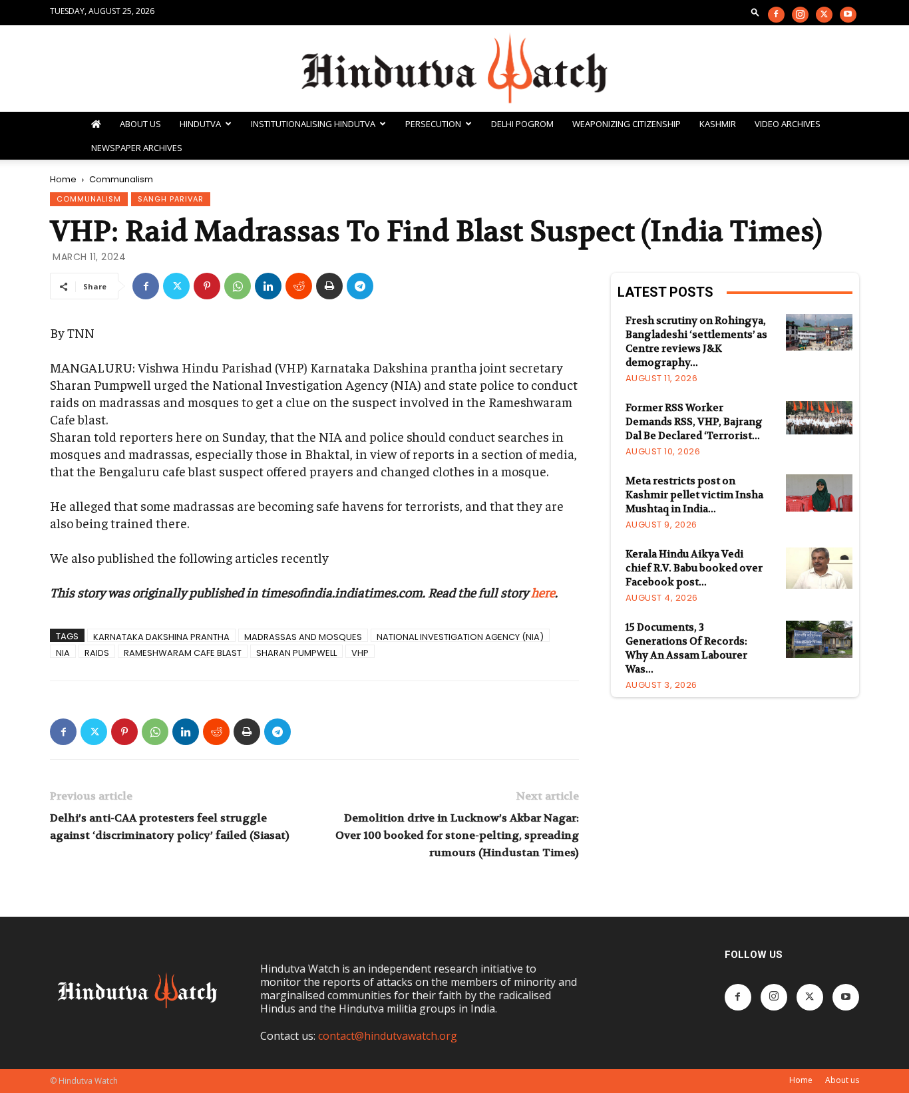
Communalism (89, 199)
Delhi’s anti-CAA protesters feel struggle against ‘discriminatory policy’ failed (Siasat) (169, 826)
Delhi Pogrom (522, 124)
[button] (755, 12)
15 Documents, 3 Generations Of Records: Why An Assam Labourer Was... (686, 648)
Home (63, 179)
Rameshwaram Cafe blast (183, 652)
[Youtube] (848, 15)
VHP (360, 652)
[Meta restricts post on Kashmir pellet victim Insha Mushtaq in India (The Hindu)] (819, 493)
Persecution (433, 124)
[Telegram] (360, 286)
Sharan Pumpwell (296, 652)
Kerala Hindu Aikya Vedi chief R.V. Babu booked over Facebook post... (694, 568)
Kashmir (717, 124)
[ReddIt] (298, 286)
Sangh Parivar (171, 199)
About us (842, 1080)
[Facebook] (776, 15)
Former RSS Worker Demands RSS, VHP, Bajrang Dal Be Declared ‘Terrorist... (694, 421)
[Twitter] (824, 15)
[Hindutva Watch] (454, 69)
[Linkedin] (268, 286)
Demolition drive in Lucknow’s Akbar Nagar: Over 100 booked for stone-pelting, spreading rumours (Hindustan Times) (456, 835)
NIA (63, 652)
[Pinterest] (207, 286)
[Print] (329, 286)
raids (97, 652)
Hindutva (200, 124)
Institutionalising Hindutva (313, 124)
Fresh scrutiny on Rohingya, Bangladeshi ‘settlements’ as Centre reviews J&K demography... (696, 341)
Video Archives (787, 124)
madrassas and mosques (303, 636)
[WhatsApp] (237, 286)
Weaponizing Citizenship (626, 124)
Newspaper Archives (136, 148)
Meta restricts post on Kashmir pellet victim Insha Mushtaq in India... (694, 495)
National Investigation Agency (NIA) (460, 636)
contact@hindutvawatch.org (387, 1035)
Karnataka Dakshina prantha (161, 636)
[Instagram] (800, 15)
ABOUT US (140, 124)
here (543, 591)
